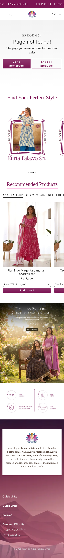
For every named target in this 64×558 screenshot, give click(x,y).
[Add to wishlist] (47, 263)
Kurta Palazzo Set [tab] (39, 195)
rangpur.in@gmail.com (14, 529)
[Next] (48, 235)
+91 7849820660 (11, 534)
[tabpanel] (32, 252)
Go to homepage (16, 63)
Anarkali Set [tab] (13, 195)
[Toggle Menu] (4, 14)
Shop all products (46, 63)
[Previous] (6, 235)
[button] (10, 14)
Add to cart (27, 290)
